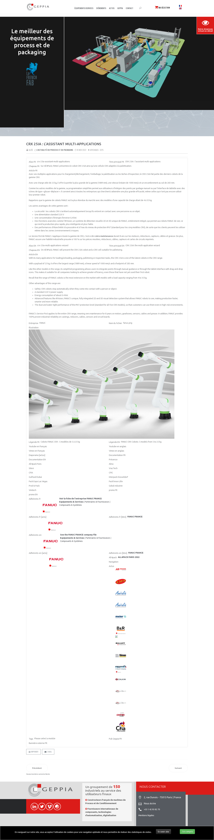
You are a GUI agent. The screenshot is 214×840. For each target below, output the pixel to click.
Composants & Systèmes (70, 505)
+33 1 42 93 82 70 (152, 809)
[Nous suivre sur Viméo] (48, 805)
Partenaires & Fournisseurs (97, 502)
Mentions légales (146, 815)
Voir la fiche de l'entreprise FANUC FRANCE (80, 498)
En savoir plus (163, 831)
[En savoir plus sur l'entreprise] (50, 505)
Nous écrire (150, 803)
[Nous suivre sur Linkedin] (33, 805)
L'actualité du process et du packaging (55, 149)
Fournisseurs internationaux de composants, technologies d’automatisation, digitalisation (101, 812)
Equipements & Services (71, 502)
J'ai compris (187, 831)
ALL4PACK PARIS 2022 (128, 557)
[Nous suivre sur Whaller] (56, 805)
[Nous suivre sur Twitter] (40, 805)
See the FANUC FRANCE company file (78, 535)
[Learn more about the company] (51, 541)
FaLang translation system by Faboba (38, 774)
